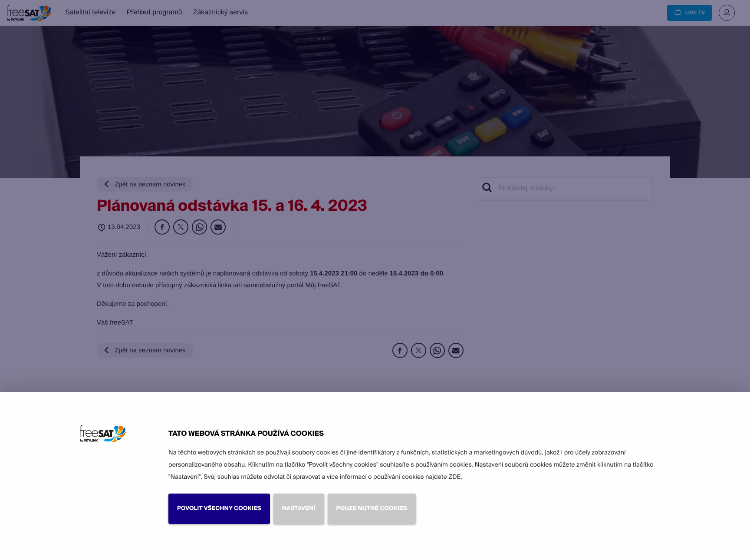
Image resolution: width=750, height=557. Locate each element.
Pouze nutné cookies (371, 508)
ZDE (454, 477)
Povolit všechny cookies (219, 508)
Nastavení (299, 508)
